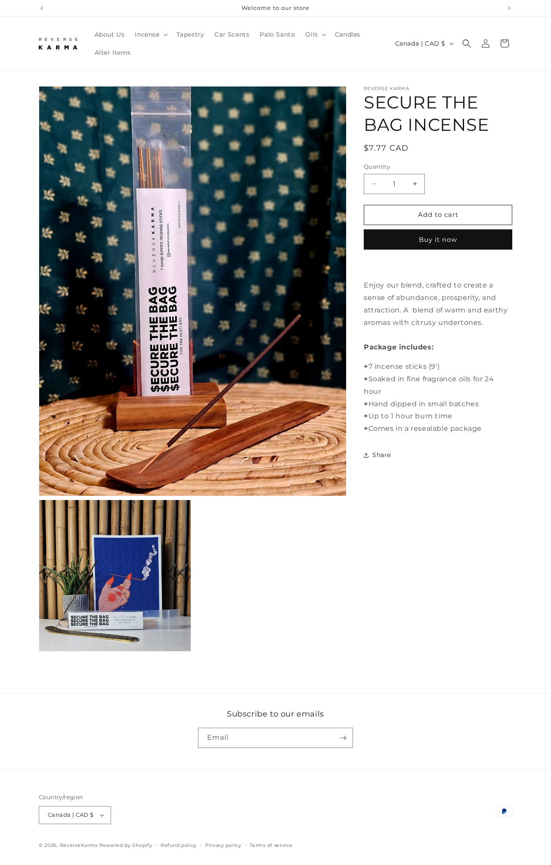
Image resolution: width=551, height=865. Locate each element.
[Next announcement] (509, 8)
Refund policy (179, 845)
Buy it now (438, 239)
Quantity (377, 166)
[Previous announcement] (41, 8)
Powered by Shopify (125, 845)
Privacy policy (223, 845)
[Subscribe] (343, 738)
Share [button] (381, 455)
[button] (150, 34)
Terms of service (271, 845)
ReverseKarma (79, 845)
